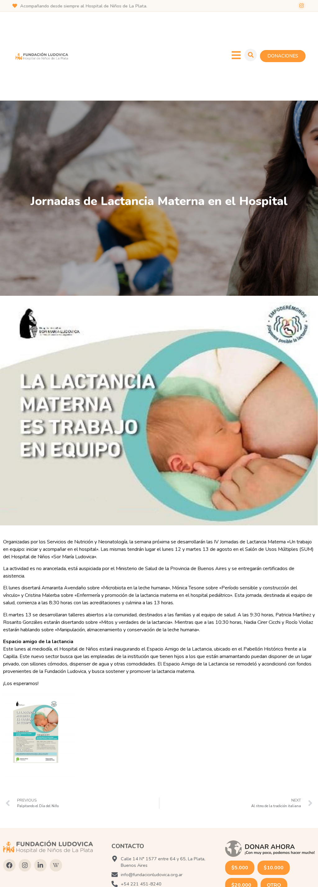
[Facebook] (9, 865)
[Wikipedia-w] (56, 865)
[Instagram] (302, 6)
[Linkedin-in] (40, 865)
